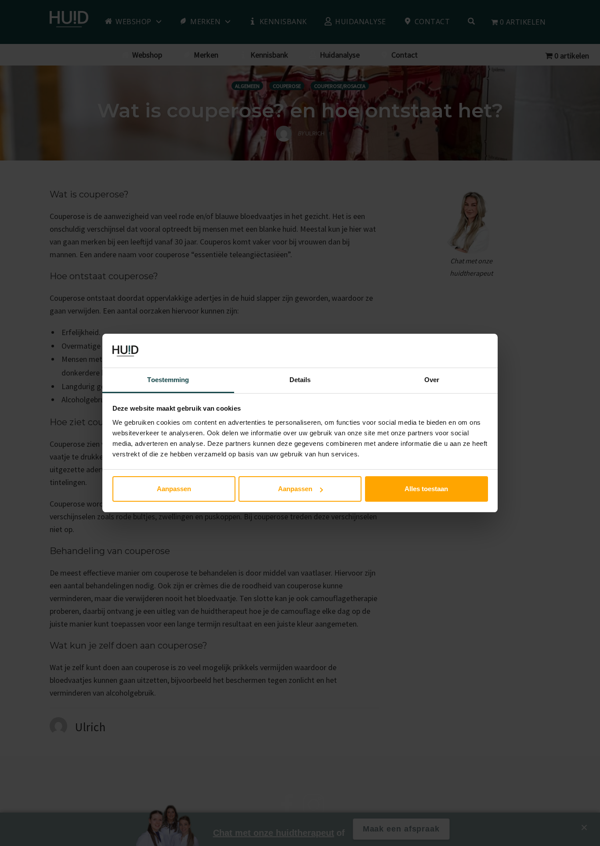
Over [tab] (431, 379)
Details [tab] (300, 379)
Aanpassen (174, 488)
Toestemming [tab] (168, 379)
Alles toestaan (426, 488)
